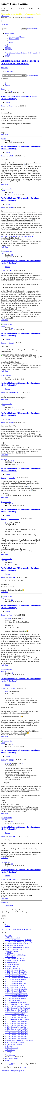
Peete (2, 253)
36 (12, 503)
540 (12, 461)
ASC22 (3, 139)
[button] (7, 85)
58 (12, 255)
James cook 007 (6, 375)
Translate (30, 17)
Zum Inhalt (4, 24)
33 (12, 192)
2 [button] (5, 84)
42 (12, 562)
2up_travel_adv (6, 502)
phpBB (11, 1064)
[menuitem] (16, 37)
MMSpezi (4, 560)
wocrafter (4, 459)
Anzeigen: (5, 910)
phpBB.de (23, 1067)
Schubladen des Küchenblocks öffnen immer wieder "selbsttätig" (20, 62)
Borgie (3, 89)
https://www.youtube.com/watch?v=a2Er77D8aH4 (17, 236)
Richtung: (18, 912)
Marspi (3, 191)
